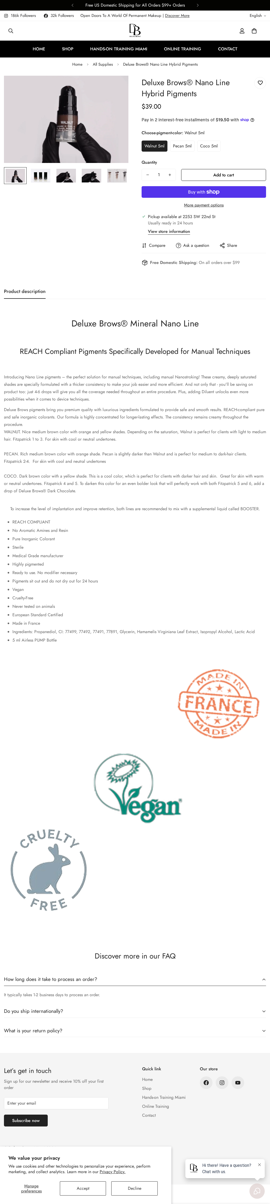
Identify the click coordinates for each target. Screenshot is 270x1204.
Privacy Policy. (113, 1172)
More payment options (204, 205)
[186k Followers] (222, 1082)
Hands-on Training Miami (118, 49)
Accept (83, 1188)
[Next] (198, 5)
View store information (169, 231)
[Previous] (72, 5)
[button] (254, 31)
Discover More (177, 15)
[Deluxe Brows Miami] (135, 31)
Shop (67, 49)
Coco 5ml (209, 146)
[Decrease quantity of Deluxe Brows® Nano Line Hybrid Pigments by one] (147, 175)
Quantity (149, 162)
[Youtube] (238, 1082)
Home (39, 49)
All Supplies (103, 64)
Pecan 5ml (182, 146)
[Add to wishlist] (260, 83)
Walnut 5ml (154, 146)
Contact (227, 49)
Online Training (182, 49)
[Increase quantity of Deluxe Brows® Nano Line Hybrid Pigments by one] (170, 175)
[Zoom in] (117, 87)
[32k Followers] (206, 1082)
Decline (134, 1188)
